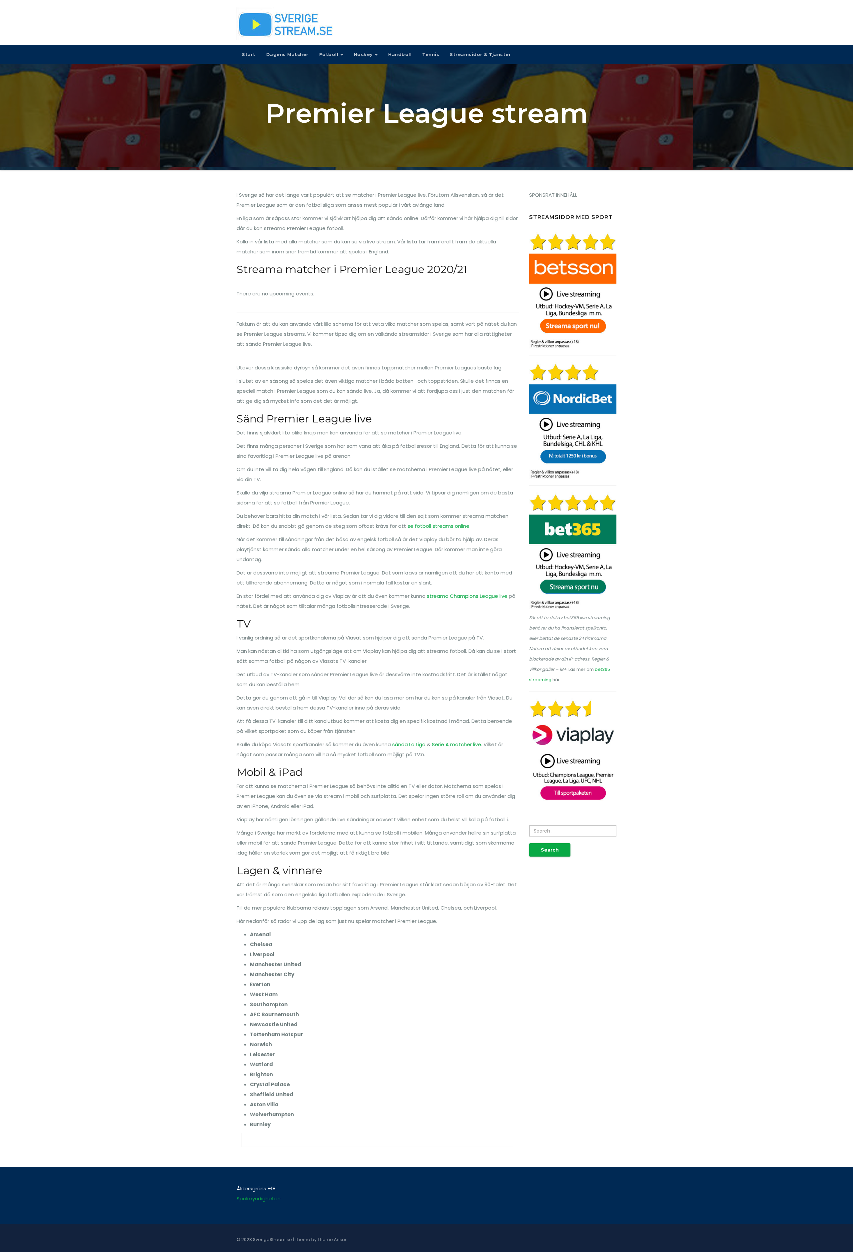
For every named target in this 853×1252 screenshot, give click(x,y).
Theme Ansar (332, 1239)
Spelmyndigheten (259, 1198)
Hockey (364, 54)
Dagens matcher (287, 54)
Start (249, 54)
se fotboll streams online (438, 525)
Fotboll (329, 54)
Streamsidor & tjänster (480, 54)
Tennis (430, 54)
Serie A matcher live (456, 744)
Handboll (400, 54)
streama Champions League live (467, 595)
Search (550, 850)
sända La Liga (409, 744)
